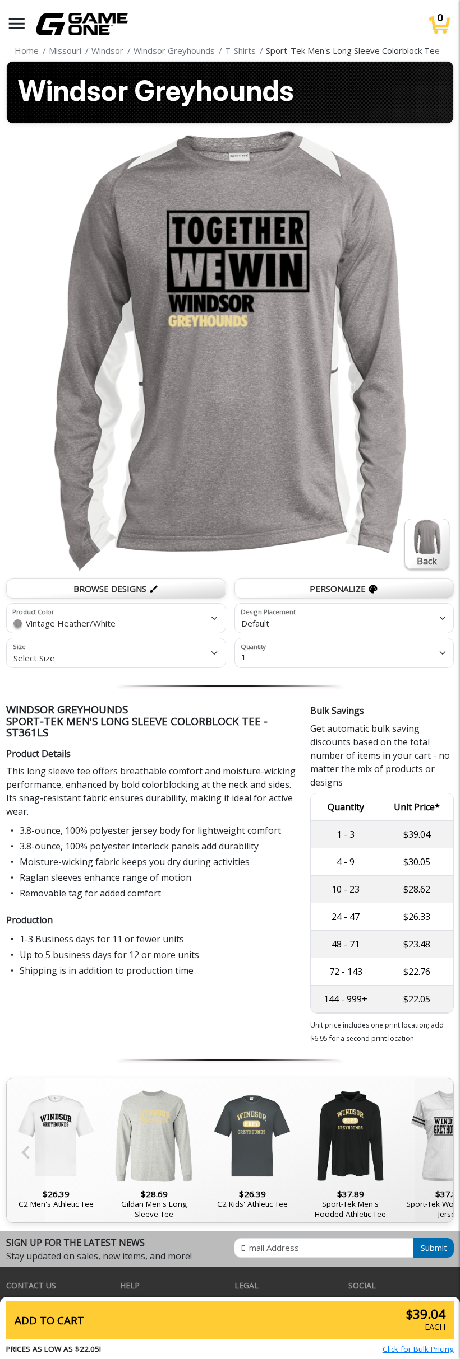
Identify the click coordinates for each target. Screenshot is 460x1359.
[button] (16, 24)
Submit (434, 1247)
